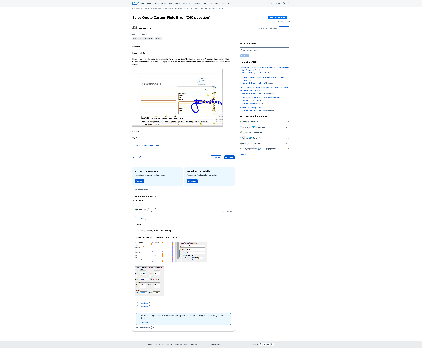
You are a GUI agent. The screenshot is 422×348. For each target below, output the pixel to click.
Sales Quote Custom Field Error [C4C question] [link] (209, 8)
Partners (197, 3)
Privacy (150, 344)
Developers (187, 3)
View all (243, 154)
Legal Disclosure (181, 344)
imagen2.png (143, 306)
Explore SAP (275, 3)
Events (205, 3)
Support (202, 344)
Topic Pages (225, 3)
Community (146, 3)
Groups (177, 3)
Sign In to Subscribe (277, 17)
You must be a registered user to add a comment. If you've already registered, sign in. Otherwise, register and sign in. (181, 317)
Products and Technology (163, 3)
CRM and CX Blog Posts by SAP (253, 73)
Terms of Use (160, 344)
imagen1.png (143, 303)
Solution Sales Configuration (250, 108)
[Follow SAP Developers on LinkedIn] (272, 344)
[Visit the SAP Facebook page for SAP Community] (260, 344)
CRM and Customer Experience (171, 8)
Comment (229, 157)
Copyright (169, 344)
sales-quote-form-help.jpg (146, 145)
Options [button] (288, 18)
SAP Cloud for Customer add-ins (143, 38)
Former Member (145, 28)
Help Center (214, 3)
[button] (280, 28)
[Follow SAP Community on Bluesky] (264, 344)
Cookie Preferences (214, 344)
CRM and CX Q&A (188, 8)
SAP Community (137, 8)
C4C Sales (158, 38)
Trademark (193, 344)
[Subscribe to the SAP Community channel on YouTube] (268, 344)
